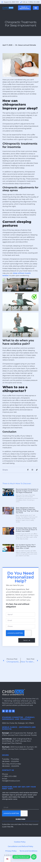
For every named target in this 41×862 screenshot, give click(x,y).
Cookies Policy (19, 842)
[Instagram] (10, 711)
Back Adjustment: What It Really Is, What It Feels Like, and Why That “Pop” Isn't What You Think (27, 510)
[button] (36, 8)
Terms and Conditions (28, 851)
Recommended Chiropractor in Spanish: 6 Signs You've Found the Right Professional (27, 490)
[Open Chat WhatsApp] (34, 857)
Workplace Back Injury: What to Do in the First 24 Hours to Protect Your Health (26, 529)
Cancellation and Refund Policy (20, 846)
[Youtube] (3, 711)
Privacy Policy (11, 851)
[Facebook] (13, 711)
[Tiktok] (6, 711)
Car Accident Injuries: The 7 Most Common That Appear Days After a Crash (26, 546)
